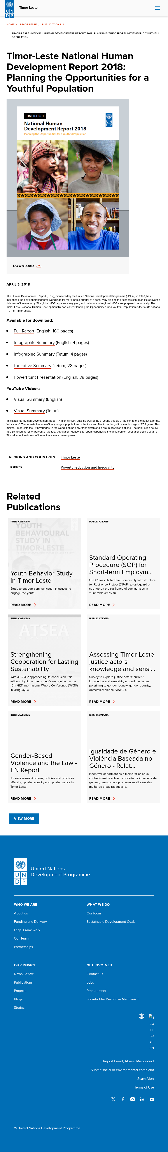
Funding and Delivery (30, 921)
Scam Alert (145, 1078)
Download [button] (23, 266)
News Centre (24, 974)
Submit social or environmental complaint (122, 1069)
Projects (20, 990)
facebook (123, 1099)
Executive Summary (32, 365)
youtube (152, 1099)
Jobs (90, 982)
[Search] (151, 1032)
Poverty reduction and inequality (87, 467)
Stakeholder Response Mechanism (113, 999)
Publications (51, 24)
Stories (19, 1007)
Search (151, 8)
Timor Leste (28, 7)
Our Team (21, 938)
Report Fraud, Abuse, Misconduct (128, 1061)
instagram (132, 1099)
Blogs (18, 999)
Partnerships (23, 947)
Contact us (95, 974)
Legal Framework (27, 930)
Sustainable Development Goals (111, 921)
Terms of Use (144, 1087)
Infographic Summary (34, 342)
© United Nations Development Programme (47, 1128)
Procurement (96, 990)
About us (21, 913)
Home (10, 24)
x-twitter (113, 1099)
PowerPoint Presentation (37, 377)
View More (24, 818)
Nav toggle (157, 8)
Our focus (94, 913)
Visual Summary (29, 399)
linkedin (142, 1099)
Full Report (24, 331)
